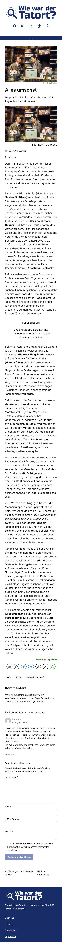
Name (8, 806)
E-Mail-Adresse (12, 819)
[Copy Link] (16, 666)
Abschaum (35, 268)
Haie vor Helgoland (31, 354)
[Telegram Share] (31, 666)
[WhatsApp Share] (53, 666)
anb (9, 677)
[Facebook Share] (24, 666)
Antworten (10, 754)
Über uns (9, 918)
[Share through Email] (9, 666)
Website (9, 831)
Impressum (10, 936)
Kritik (18, 677)
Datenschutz (11, 930)
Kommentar (11, 777)
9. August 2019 (19, 722)
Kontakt (8, 924)
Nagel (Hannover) (35, 677)
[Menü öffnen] (31, 38)
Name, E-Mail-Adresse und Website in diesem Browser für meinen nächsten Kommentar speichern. (31, 846)
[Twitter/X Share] (45, 666)
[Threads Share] (38, 666)
